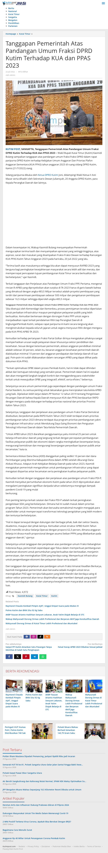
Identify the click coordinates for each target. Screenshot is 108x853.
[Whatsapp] (42, 656)
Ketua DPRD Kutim (48, 174)
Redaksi (22, 846)
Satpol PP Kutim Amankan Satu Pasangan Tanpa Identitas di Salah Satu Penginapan (29, 647)
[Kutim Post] (14, 3)
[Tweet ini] (17, 656)
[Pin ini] (26, 656)
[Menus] (103, 3)
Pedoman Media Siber (62, 846)
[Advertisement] (54, 216)
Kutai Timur (42, 596)
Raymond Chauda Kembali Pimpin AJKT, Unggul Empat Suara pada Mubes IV (42, 606)
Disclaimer (45, 846)
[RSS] (47, 637)
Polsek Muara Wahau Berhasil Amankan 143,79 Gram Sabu (68, 730)
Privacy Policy (33, 846)
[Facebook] (27, 637)
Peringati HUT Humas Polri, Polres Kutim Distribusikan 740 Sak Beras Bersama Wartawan (15, 733)
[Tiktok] (40, 637)
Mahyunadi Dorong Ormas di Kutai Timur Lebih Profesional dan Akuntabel (41, 623)
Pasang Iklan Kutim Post (13, 849)
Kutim (54, 596)
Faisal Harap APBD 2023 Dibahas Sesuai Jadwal (80, 645)
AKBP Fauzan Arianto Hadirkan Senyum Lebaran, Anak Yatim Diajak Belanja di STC (45, 614)
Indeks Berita (79, 846)
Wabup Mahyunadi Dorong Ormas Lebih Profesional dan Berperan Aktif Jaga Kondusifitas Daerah (52, 619)
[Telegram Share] (34, 656)
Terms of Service (94, 846)
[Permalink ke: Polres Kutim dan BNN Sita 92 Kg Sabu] (34, 686)
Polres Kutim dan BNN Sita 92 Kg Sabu (24, 610)
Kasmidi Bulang (25, 596)
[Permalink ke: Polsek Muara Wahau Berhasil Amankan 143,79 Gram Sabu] (94, 731)
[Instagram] (34, 637)
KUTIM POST (13, 149)
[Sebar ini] (9, 656)
